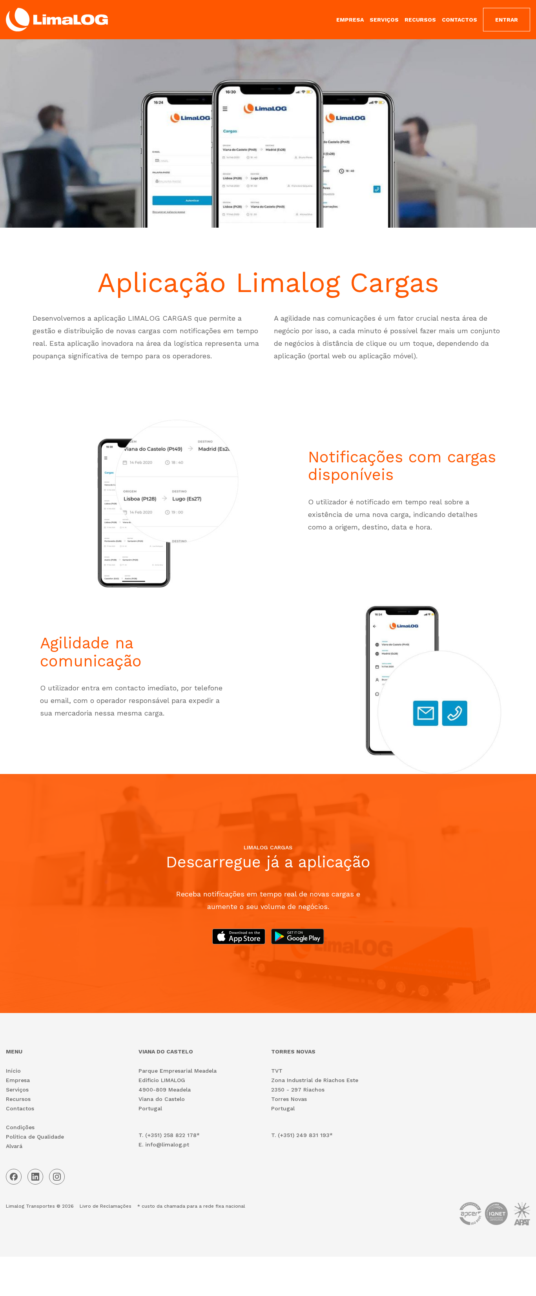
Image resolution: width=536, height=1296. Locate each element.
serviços (384, 19)
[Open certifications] (494, 1215)
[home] (57, 19)
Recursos (18, 1099)
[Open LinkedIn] (35, 1177)
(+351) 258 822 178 (171, 1135)
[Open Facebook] (14, 1177)
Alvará (14, 1146)
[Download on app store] (238, 936)
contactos (459, 19)
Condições (20, 1127)
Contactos (20, 1108)
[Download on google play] (297, 936)
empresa (350, 19)
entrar (506, 19)
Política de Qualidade (35, 1137)
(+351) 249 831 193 (304, 1135)
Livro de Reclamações (105, 1206)
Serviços (17, 1089)
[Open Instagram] (57, 1177)
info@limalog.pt (167, 1144)
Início (13, 1071)
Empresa (18, 1080)
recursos (420, 19)
